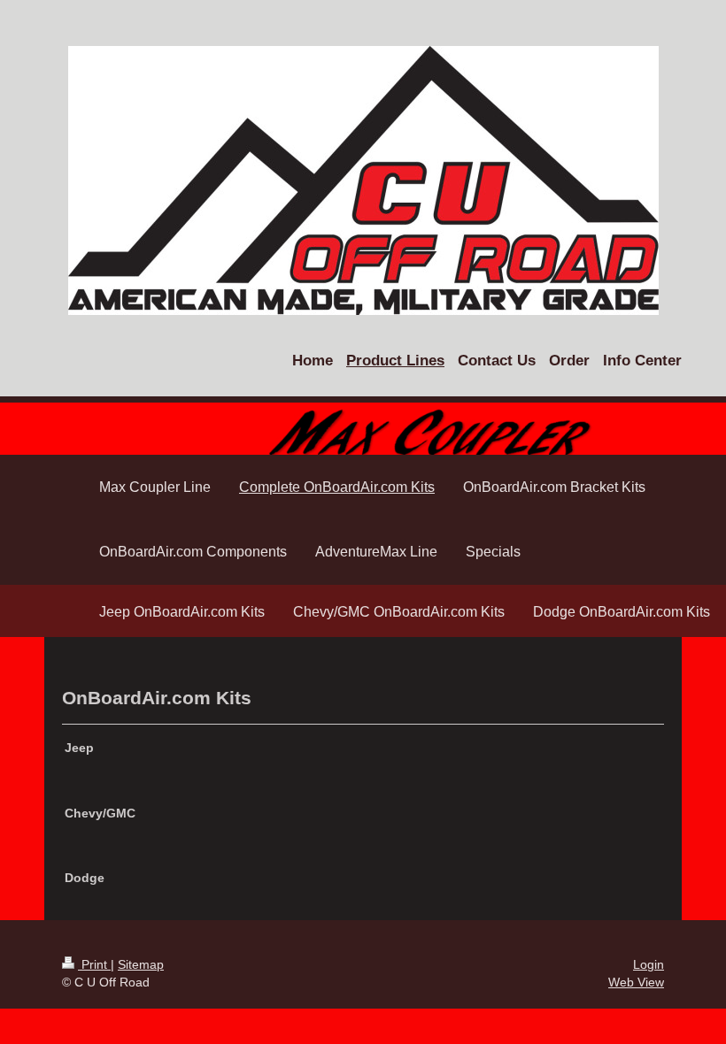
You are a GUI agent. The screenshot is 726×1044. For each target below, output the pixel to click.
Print (94, 964)
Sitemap (141, 964)
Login (648, 964)
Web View (636, 982)
